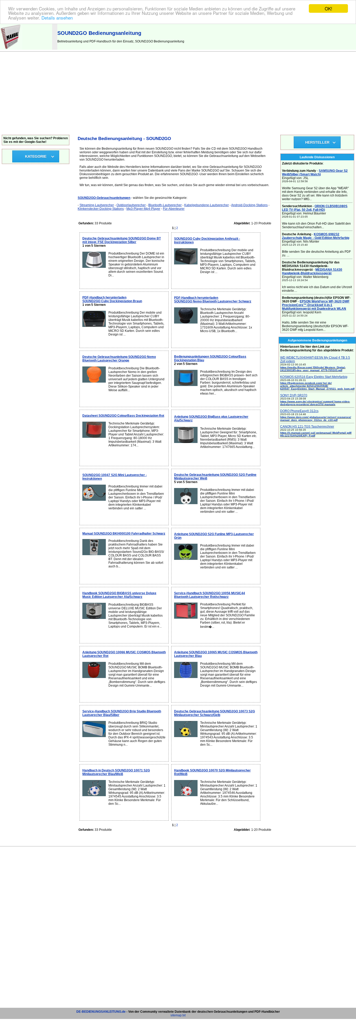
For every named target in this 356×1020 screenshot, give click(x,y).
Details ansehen (57, 17)
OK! (328, 8)
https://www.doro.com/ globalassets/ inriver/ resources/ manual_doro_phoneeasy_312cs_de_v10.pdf (315, 418)
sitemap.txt (178, 1015)
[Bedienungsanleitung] (11, 48)
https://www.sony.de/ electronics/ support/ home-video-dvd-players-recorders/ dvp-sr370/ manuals (315, 403)
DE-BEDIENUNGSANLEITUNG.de (101, 1011)
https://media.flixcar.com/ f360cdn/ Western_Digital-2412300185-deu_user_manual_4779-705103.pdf (313, 369)
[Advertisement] (178, 95)
